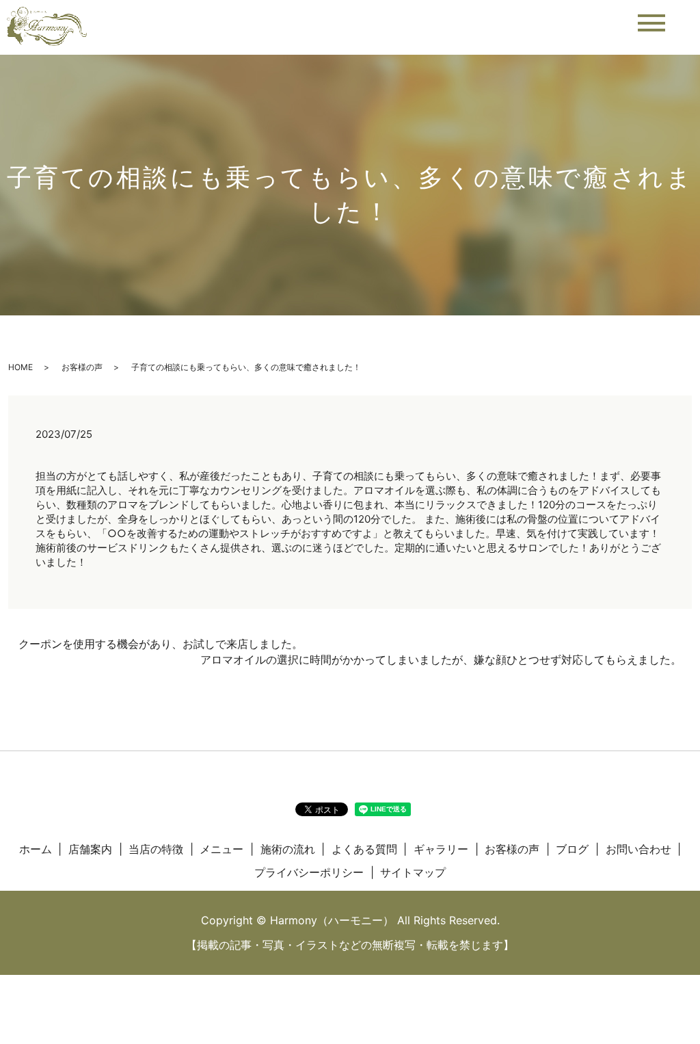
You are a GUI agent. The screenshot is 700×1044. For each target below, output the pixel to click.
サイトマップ (413, 872)
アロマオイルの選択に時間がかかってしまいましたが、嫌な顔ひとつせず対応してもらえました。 (441, 659)
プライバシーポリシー (309, 872)
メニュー (221, 849)
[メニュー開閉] (651, 22)
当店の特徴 (156, 849)
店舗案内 (90, 849)
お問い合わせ (638, 849)
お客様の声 (82, 367)
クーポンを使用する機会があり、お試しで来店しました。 (160, 644)
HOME (20, 367)
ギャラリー (441, 849)
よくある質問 (364, 849)
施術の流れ (287, 849)
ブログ (572, 849)
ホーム (35, 849)
